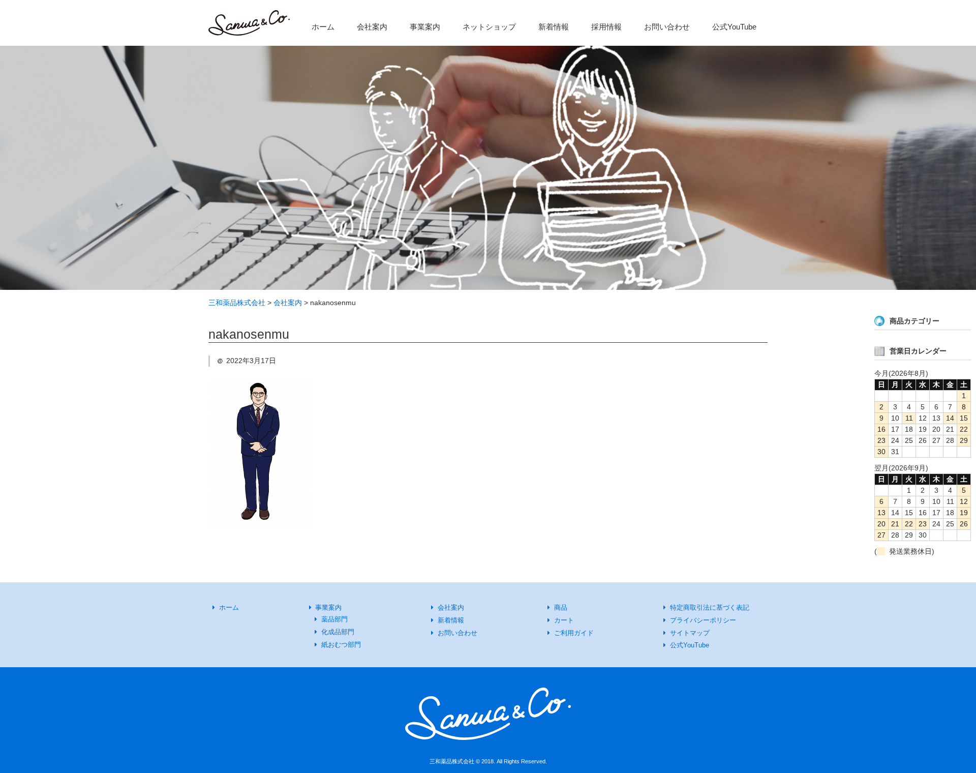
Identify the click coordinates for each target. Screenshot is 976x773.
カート (564, 620)
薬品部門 (334, 619)
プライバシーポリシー (703, 620)
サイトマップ (690, 633)
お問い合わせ (667, 26)
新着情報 (553, 26)
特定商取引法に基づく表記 (709, 607)
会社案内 (372, 26)
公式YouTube (734, 26)
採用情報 (606, 26)
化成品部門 (337, 632)
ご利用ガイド (574, 633)
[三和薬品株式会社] (249, 25)
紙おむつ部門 (341, 644)
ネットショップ (489, 26)
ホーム (323, 26)
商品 (560, 607)
